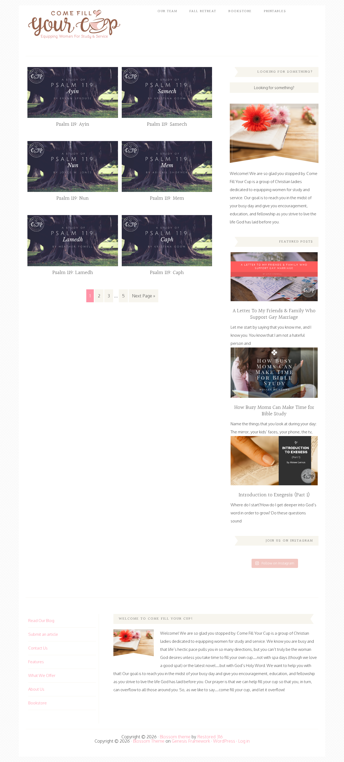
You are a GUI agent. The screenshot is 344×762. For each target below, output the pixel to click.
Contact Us (38, 648)
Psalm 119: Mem (167, 198)
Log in (244, 741)
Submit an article (43, 634)
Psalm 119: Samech (167, 124)
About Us (36, 689)
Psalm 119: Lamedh (72, 272)
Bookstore (37, 702)
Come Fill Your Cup (74, 25)
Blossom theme (175, 736)
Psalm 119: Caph (167, 272)
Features (36, 661)
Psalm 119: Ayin (72, 124)
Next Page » (143, 296)
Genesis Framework (191, 741)
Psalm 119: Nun (72, 198)
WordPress (224, 741)
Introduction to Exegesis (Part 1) (274, 495)
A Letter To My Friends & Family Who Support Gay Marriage (274, 314)
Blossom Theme (148, 741)
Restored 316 (210, 736)
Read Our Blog (41, 620)
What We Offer (41, 675)
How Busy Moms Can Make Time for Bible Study (274, 410)
